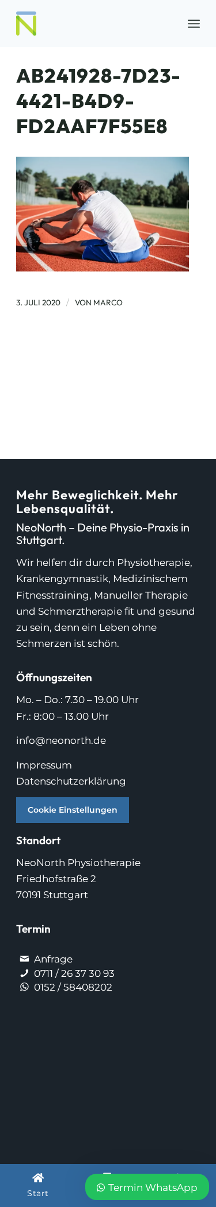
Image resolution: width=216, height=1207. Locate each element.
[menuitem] (194, 23)
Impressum (44, 765)
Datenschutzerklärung (71, 781)
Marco (108, 302)
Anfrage (53, 959)
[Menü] (194, 23)
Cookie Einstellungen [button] (73, 810)
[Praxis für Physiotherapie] (89, 23)
